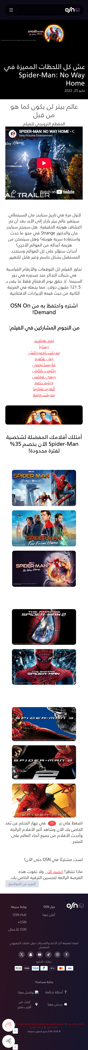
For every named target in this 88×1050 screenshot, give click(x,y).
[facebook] (66, 954)
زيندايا (44, 346)
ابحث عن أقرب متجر (24, 1004)
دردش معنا (55, 1004)
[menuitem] (72, 10)
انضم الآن (54, 871)
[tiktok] (48, 954)
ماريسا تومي (44, 364)
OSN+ (22, 922)
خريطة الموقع (36, 1027)
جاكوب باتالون (44, 370)
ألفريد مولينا (44, 388)
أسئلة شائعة (54, 992)
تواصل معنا (26, 992)
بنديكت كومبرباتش (44, 352)
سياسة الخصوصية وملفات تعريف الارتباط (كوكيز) (40, 1024)
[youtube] (39, 954)
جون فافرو (44, 358)
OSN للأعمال (17, 929)
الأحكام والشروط (75, 1024)
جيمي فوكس (44, 376)
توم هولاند (44, 340)
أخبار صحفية (52, 1027)
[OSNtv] (75, 905)
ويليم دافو (44, 382)
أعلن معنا (49, 914)
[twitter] (21, 954)
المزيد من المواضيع (22, 883)
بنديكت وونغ (44, 394)
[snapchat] (30, 954)
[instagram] (57, 954)
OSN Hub (19, 914)
